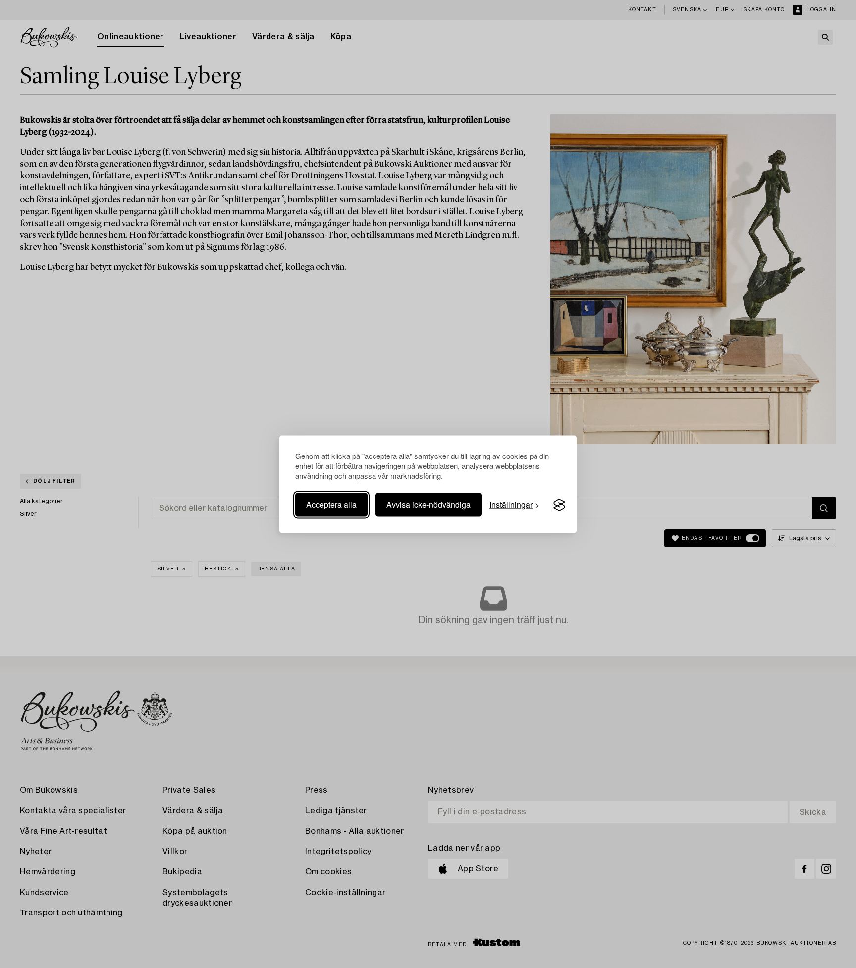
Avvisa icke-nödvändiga (428, 505)
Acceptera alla (331, 505)
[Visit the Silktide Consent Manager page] (559, 505)
